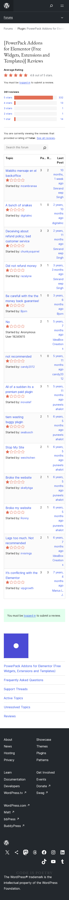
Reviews (10, 716)
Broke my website (18, 508)
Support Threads (16, 689)
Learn (8, 772)
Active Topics (13, 698)
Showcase (43, 739)
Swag (42, 793)
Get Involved (45, 772)
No (8, 322)
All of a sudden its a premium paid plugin (20, 389)
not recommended (19, 356)
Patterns (42, 760)
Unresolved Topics (17, 707)
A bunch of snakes (19, 205)
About (8, 739)
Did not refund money (21, 266)
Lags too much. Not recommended (20, 540)
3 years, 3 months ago (57, 270)
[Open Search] (51, 6)
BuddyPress (14, 826)
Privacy (9, 760)
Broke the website (19, 477)
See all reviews (46, 138)
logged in (24, 82)
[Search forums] (44, 147)
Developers (12, 786)
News (8, 746)
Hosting (9, 753)
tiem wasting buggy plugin (14, 419)
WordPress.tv (15, 793)
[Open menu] (63, 6)
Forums (8, 17)
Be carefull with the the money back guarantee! (22, 298)
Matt (9, 812)
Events (41, 779)
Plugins (41, 753)
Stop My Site (15, 447)
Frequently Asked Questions (23, 680)
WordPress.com (17, 805)
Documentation (14, 779)
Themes (42, 746)
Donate (43, 786)
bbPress (11, 819)
